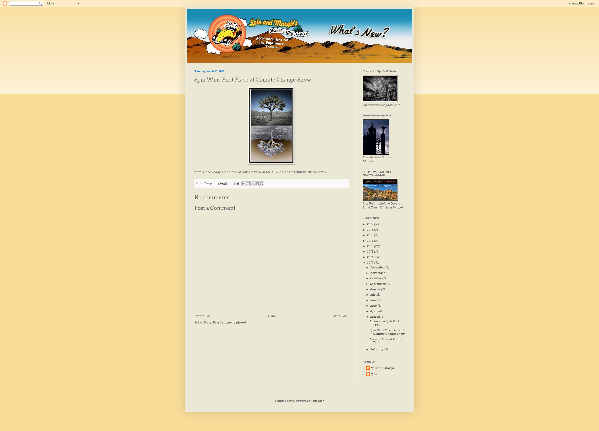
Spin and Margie (383, 368)
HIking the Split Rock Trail (385, 323)
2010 (370, 262)
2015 (370, 235)
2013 (370, 246)
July (373, 294)
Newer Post (203, 316)
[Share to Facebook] (257, 183)
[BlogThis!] (248, 183)
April (374, 311)
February (377, 349)
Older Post (340, 316)
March (375, 316)
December (377, 267)
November (378, 273)
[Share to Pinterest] (261, 183)
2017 (370, 224)
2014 (370, 240)
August (375, 289)
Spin (374, 374)
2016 (370, 229)
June (373, 300)
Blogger (318, 400)
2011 (370, 257)
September (378, 284)
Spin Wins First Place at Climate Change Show (387, 331)
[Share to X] (252, 183)
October (376, 278)
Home (272, 316)
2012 (370, 251)
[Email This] (243, 183)
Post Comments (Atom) (229, 322)
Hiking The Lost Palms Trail (386, 340)
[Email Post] (236, 183)
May (373, 305)
